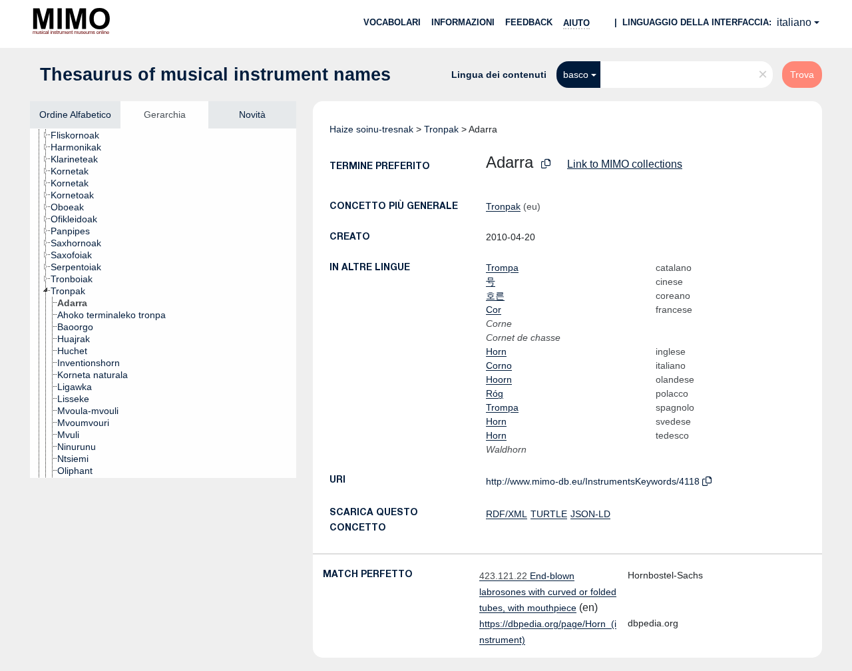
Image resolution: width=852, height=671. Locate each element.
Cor (493, 309)
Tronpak (441, 129)
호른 (495, 295)
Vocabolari (392, 22)
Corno (499, 365)
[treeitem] (80, 135)
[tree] (163, 303)
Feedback (528, 22)
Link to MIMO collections (624, 164)
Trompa (502, 267)
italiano (794, 22)
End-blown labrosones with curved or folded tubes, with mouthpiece (547, 591)
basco (575, 74)
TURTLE (549, 514)
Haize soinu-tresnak (371, 129)
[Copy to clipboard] (545, 164)
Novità (252, 114)
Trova (802, 74)
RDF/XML (506, 514)
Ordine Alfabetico (75, 114)
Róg (494, 393)
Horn (496, 351)
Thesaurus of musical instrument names (215, 75)
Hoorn (499, 379)
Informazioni (463, 22)
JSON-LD (590, 514)
